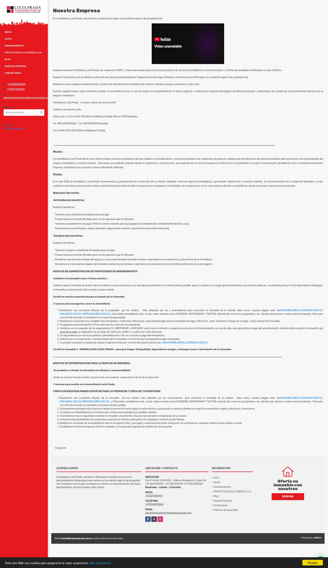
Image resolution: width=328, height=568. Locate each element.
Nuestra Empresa (15, 66)
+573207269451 (16, 89)
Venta (8, 39)
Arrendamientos (222, 487)
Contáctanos (13, 73)
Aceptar (313, 562)
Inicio (8, 32)
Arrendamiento (14, 45)
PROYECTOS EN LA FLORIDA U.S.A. (23, 52)
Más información (100, 563)
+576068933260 (16, 84)
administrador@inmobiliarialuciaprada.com (26, 97)
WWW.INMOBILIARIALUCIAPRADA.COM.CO (299, 310)
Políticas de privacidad (226, 510)
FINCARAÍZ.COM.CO (70, 314)
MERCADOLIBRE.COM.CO (95, 314)
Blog (8, 59)
